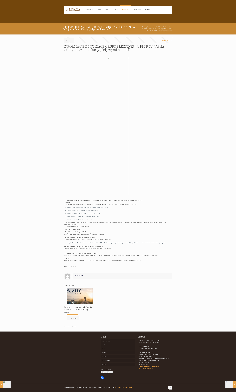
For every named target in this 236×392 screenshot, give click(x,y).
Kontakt (104, 364)
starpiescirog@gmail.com (146, 368)
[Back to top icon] (170, 388)
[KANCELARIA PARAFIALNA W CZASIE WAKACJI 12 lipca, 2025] (5, 384)
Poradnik (104, 352)
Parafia (103, 345)
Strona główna (146, 27)
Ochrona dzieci (106, 360)
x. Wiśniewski (79, 275)
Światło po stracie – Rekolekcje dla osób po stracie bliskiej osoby (78, 309)
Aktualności (156, 27)
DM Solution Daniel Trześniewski (123, 387)
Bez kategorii (166, 27)
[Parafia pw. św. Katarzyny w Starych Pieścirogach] (73, 10)
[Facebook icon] (165, 387)
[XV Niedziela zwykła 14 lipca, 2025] (230, 384)
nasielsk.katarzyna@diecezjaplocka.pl (149, 366)
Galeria (103, 348)
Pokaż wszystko (167, 40)
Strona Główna (106, 341)
